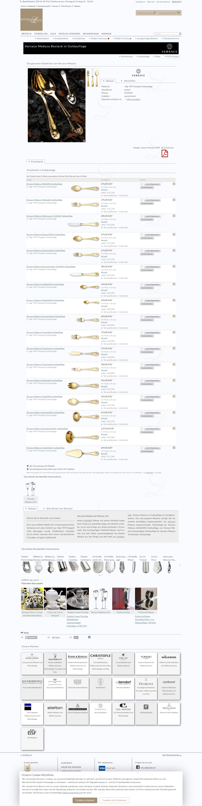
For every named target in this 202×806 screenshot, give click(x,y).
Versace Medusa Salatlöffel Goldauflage (44, 396)
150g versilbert (133, 99)
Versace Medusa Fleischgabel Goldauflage (45, 364)
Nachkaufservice (171, 38)
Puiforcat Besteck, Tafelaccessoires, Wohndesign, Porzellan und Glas (55, 667)
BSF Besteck (32, 738)
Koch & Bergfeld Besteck (32, 687)
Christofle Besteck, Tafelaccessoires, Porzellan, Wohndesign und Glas (100, 665)
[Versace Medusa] (57, 105)
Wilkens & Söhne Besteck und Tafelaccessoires (168, 664)
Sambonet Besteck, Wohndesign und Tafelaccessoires (169, 690)
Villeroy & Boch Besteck (169, 712)
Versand (104, 189)
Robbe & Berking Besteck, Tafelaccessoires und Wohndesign (78, 665)
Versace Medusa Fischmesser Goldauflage (45, 348)
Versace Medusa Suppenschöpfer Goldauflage (47, 428)
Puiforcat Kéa (123, 612)
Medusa (77, 6)
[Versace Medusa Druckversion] (164, 155)
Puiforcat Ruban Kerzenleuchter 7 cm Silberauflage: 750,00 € (145, 619)
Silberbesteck (43, 38)
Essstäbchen (79, 38)
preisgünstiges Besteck (147, 38)
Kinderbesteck (61, 38)
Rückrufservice (163, 2)
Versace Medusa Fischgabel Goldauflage (44, 332)
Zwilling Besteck (146, 712)
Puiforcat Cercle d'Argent (55, 614)
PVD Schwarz (66, 6)
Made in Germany (99, 38)
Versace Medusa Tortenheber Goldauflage (45, 448)
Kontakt (66, 763)
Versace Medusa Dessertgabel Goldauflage (45, 250)
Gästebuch (140, 2)
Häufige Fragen (71, 767)
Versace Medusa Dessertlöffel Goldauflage (45, 234)
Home (23, 6)
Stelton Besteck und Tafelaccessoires (55, 714)
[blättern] (22, 565)
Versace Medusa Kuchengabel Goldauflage (45, 316)
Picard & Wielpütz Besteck (78, 712)
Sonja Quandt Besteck (55, 687)
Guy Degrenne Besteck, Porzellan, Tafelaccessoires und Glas (146, 690)
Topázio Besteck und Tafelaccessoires (146, 664)
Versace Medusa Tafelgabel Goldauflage (44, 200)
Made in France (122, 38)
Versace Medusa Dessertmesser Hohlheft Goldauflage (50, 266)
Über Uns (151, 2)
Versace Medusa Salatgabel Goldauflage (44, 380)
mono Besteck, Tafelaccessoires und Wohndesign (32, 715)
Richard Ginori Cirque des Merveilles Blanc (32, 614)
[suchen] (181, 33)
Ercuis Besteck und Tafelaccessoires (123, 664)
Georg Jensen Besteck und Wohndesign (32, 664)
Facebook (146, 768)
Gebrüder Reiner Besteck (78, 687)
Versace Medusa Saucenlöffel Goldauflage (45, 412)
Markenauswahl (44, 6)
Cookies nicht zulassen (114, 800)
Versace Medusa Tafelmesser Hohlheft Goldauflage (49, 216)
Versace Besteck (100, 712)
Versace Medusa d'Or (31, 500)
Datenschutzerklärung (72, 793)
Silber (158, 56)
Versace (55, 6)
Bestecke (31, 6)
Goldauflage (143, 56)
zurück (27, 755)
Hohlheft (88, 520)
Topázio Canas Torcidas (78, 612)
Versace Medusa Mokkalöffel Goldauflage (45, 300)
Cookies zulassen (85, 800)
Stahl (104, 524)
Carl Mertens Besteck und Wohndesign (123, 714)
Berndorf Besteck (123, 687)
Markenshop (127, 56)
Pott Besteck (100, 687)
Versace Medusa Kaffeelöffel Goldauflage (45, 284)
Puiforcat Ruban (146, 612)
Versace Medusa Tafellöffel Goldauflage (44, 184)
